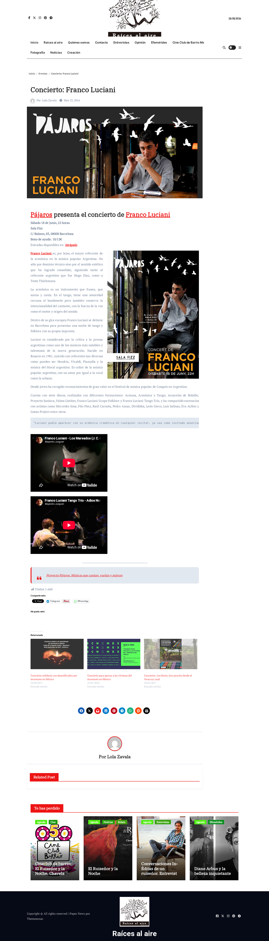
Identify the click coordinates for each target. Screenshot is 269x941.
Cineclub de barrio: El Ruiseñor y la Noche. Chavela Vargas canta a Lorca (54, 871)
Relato (121, 822)
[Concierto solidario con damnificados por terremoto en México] (57, 654)
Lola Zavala (49, 100)
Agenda (41, 822)
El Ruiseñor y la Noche (103, 871)
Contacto (101, 42)
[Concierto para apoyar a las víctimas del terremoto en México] (113, 654)
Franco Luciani (148, 214)
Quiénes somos (79, 42)
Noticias (56, 52)
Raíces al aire (53, 42)
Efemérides (159, 42)
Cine (53, 822)
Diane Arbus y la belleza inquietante (212, 871)
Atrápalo (71, 245)
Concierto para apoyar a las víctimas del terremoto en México (109, 677)
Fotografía (38, 52)
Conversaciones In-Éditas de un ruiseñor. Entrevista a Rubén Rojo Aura (160, 871)
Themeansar (35, 919)
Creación (73, 52)
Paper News (77, 914)
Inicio (34, 42)
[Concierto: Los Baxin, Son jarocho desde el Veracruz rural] (170, 654)
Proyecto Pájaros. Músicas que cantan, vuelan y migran (84, 575)
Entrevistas (121, 42)
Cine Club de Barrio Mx (188, 42)
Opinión (140, 42)
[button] (240, 47)
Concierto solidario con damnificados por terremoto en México (54, 677)
